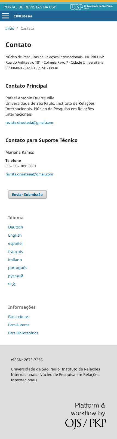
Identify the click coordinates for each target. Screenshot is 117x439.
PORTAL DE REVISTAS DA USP (30, 7)
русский (15, 275)
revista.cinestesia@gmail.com (29, 122)
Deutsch (15, 227)
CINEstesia (23, 16)
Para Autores (18, 324)
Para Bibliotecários (23, 332)
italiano (15, 259)
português (17, 267)
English (15, 235)
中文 (12, 283)
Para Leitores (18, 316)
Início (9, 28)
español (15, 243)
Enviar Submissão (27, 194)
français (15, 251)
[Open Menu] (5, 16)
